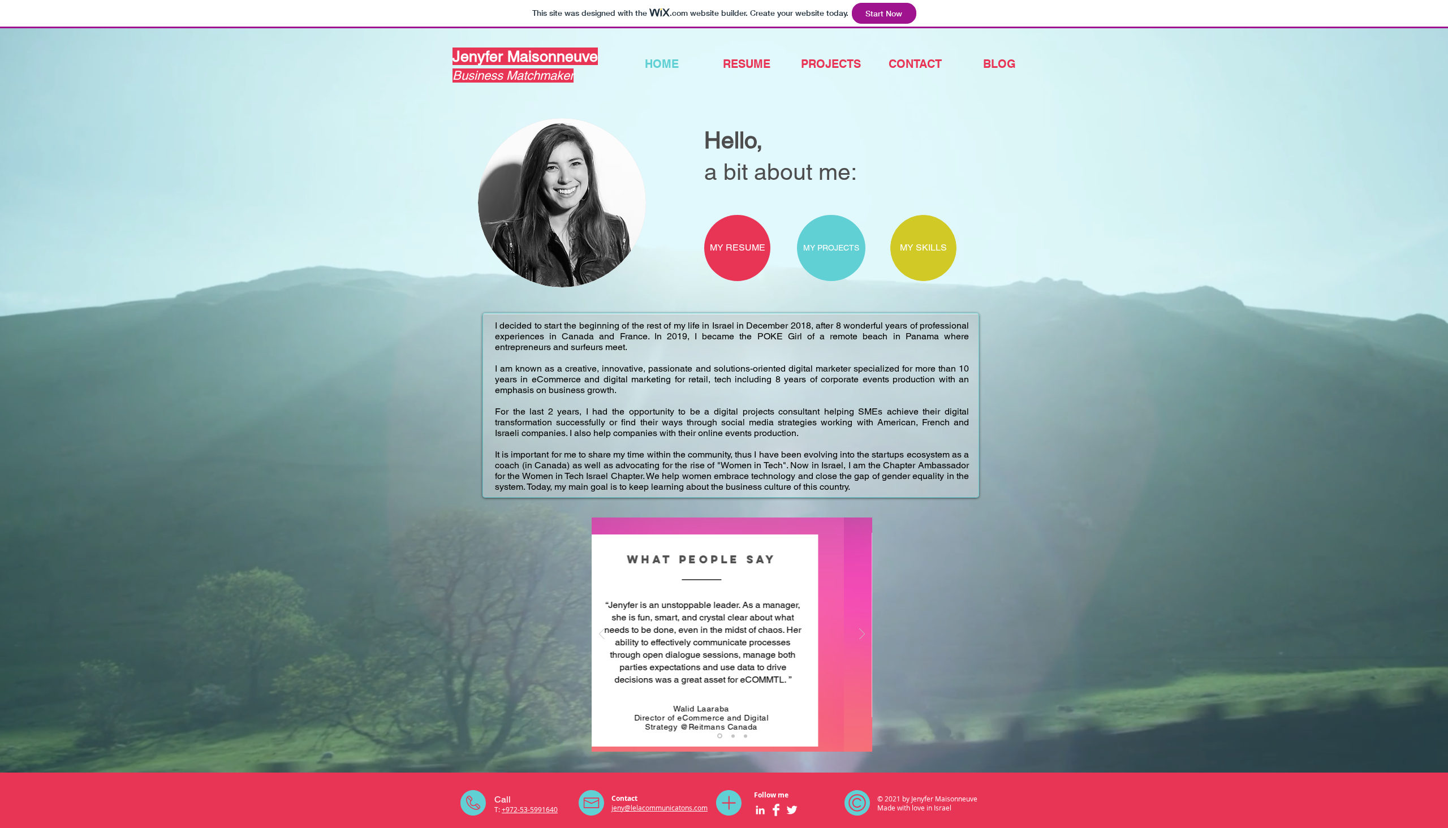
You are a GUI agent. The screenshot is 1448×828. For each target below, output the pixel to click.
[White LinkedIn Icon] (760, 810)
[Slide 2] (732, 736)
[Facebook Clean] (776, 810)
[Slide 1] (719, 736)
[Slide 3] (745, 736)
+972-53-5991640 (530, 809)
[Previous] (602, 634)
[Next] (862, 634)
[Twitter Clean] (792, 810)
